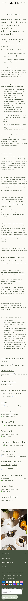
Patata (4, 402)
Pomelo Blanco (8, 381)
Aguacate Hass (8, 450)
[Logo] (14, 2)
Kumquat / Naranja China (14, 441)
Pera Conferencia (9, 496)
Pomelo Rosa (7, 370)
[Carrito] (25, 2)
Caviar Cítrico (8, 411)
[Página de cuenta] (5, 2)
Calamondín (7, 431)
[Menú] (2, 2)
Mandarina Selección (11, 475)
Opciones (10, 374)
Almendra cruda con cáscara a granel (11, 463)
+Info (2, 406)
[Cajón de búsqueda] (22, 2)
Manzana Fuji (7, 422)
